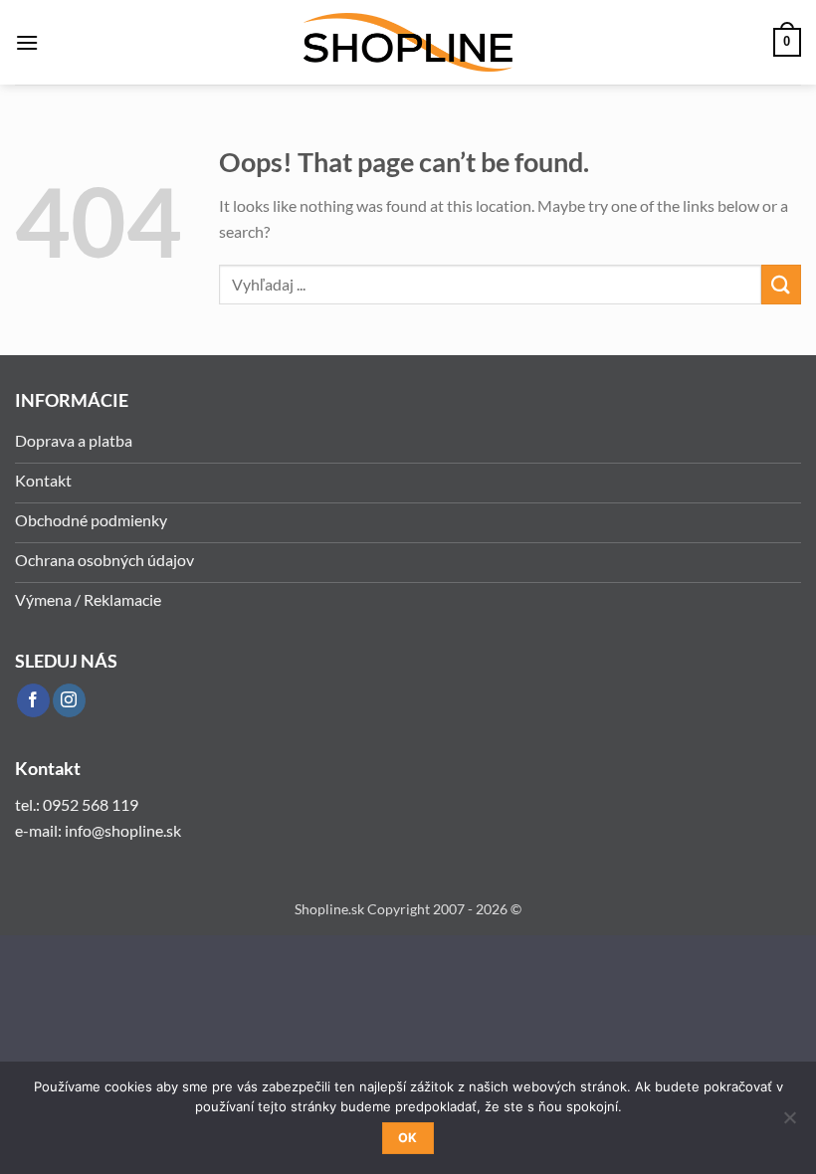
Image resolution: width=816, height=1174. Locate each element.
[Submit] (781, 284)
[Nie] (789, 1123)
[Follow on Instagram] (69, 700)
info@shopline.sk (124, 830)
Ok (408, 1137)
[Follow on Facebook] (33, 700)
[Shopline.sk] (408, 42)
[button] (27, 42)
